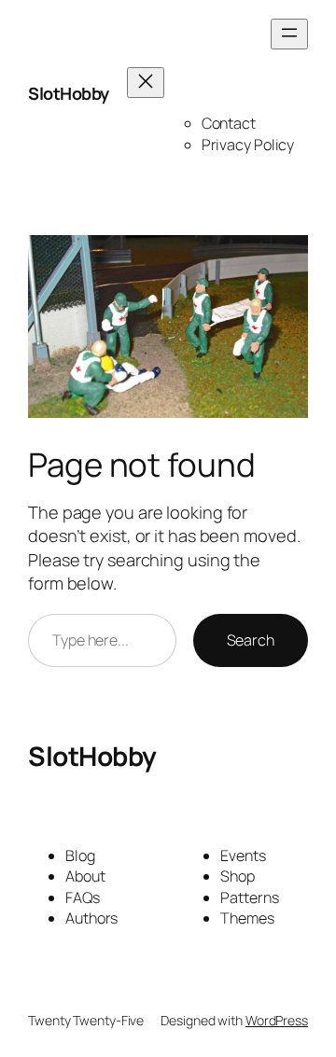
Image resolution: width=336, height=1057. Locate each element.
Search (250, 640)
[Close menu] (145, 82)
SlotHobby (68, 93)
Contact (229, 123)
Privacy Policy (248, 144)
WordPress (276, 1020)
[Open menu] (289, 34)
